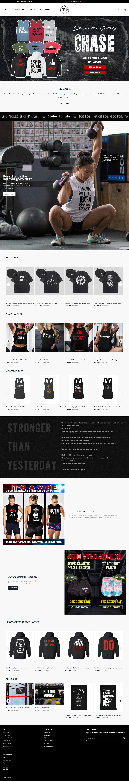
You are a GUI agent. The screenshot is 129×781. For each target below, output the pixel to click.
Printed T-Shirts (6, 735)
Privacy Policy (47, 743)
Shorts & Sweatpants (8, 760)
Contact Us (47, 732)
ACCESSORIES (45, 10)
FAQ (45, 738)
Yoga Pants (5, 757)
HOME (5, 10)
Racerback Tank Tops (8, 738)
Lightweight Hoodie (7, 754)
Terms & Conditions (49, 746)
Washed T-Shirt (6, 749)
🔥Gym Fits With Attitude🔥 (73, 1)
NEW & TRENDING (17, 10)
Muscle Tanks (6, 732)
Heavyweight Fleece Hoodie (9, 751)
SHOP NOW (13, 588)
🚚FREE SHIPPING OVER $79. (24, 1)
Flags (4, 763)
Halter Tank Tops (7, 740)
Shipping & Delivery (49, 735)
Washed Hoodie (7, 743)
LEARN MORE (64, 104)
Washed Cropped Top (8, 746)
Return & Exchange (49, 740)
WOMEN (32, 10)
